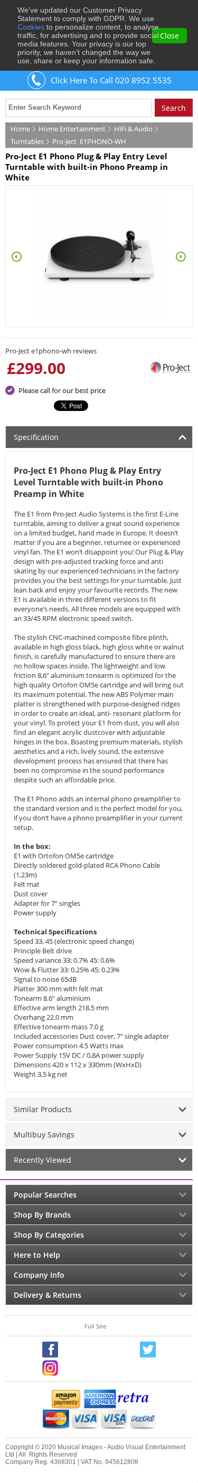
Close (169, 36)
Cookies (30, 27)
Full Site (95, 1326)
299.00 (40, 368)
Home (20, 128)
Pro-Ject (64, 141)
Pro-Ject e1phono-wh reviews (51, 351)
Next (181, 257)
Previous (17, 257)
